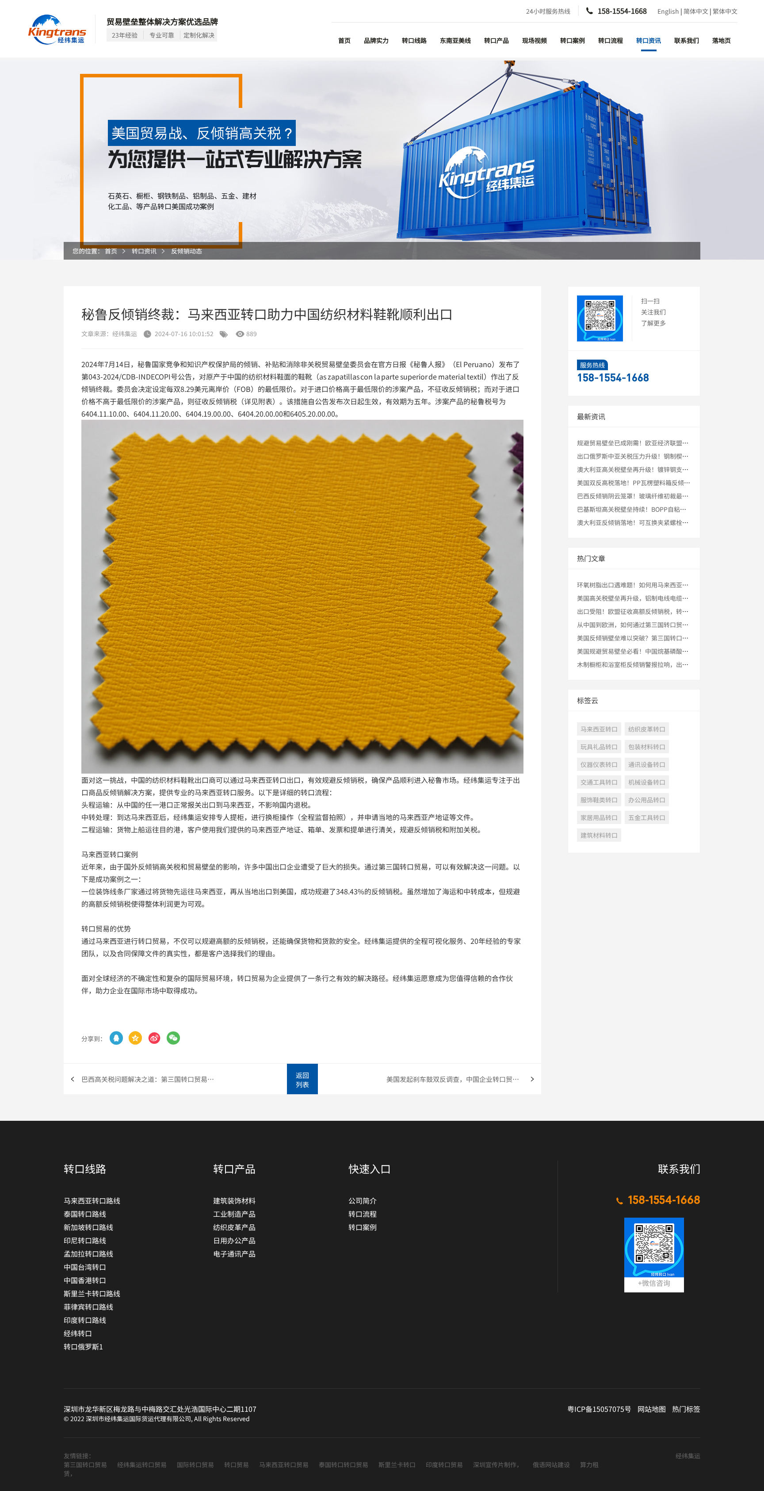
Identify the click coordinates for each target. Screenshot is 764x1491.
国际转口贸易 (196, 1464)
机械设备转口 (646, 782)
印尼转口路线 (85, 1240)
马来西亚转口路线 (92, 1200)
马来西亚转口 (599, 728)
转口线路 (414, 40)
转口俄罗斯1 (83, 1346)
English (668, 11)
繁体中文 (725, 11)
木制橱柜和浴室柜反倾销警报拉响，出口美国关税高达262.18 (661, 664)
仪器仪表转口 (599, 764)
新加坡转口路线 (88, 1227)
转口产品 (496, 40)
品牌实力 (376, 40)
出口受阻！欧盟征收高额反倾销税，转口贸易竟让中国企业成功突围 (670, 611)
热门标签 (686, 1408)
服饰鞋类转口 (599, 799)
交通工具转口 (599, 782)
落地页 (721, 40)
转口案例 (572, 40)
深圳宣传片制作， (498, 1464)
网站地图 (652, 1408)
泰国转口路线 (85, 1213)
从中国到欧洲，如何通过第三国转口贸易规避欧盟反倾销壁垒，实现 (670, 624)
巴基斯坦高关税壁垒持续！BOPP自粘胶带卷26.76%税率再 (658, 509)
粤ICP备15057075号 (599, 1408)
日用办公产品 (234, 1240)
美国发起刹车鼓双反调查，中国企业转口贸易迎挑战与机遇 (463, 1079)
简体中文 (696, 11)
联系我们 (686, 40)
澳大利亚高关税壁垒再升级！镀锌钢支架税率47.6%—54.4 (657, 469)
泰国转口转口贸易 (344, 1464)
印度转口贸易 (445, 1464)
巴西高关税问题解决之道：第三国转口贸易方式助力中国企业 (149, 1079)
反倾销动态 (186, 250)
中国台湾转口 (85, 1266)
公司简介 (362, 1200)
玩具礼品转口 (599, 746)
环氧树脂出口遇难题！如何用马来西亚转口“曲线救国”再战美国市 (670, 584)
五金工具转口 (646, 817)
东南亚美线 (455, 40)
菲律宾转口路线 (88, 1306)
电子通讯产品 (234, 1253)
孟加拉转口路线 (88, 1253)
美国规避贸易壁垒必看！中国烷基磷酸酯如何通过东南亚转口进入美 (670, 651)
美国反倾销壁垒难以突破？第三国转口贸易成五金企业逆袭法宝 (663, 637)
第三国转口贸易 (86, 1464)
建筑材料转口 (599, 835)
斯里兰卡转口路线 (92, 1293)
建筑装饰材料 (234, 1200)
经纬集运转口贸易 (142, 1464)
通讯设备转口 (646, 764)
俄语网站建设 (552, 1464)
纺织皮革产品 (234, 1227)
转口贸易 (237, 1464)
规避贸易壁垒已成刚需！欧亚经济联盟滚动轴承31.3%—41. (658, 442)
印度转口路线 (85, 1320)
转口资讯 (648, 40)
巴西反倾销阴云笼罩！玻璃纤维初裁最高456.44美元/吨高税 (659, 495)
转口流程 (610, 40)
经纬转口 (78, 1333)
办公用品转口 (646, 799)
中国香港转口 (85, 1280)
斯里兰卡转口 (397, 1464)
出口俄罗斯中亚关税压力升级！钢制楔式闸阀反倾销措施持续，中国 (670, 456)
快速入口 (369, 1168)
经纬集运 (688, 1455)
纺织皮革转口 (646, 728)
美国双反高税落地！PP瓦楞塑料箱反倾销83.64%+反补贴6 (657, 482)
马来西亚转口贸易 (284, 1464)
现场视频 (534, 40)
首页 (344, 40)
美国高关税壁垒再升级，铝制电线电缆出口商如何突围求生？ (660, 598)
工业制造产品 (234, 1213)
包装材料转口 (646, 746)
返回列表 (302, 1079)
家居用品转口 (599, 817)
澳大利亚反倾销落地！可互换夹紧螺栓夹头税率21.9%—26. (658, 522)
